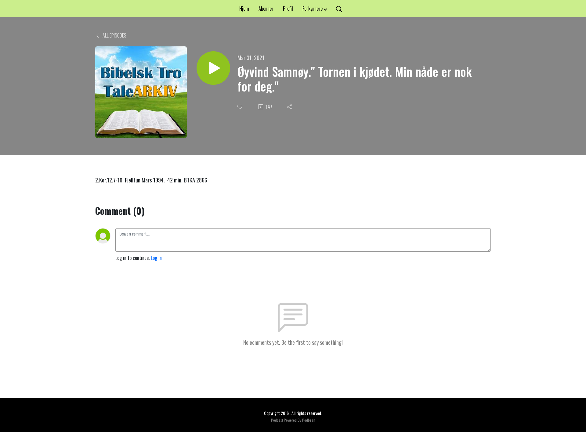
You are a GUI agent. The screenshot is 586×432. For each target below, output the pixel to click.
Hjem (244, 8)
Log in (156, 257)
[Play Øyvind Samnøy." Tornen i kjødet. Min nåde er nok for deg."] (213, 68)
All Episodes (114, 35)
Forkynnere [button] (312, 8)
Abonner (266, 8)
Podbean (308, 420)
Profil (288, 8)
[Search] (339, 8)
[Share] (290, 107)
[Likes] (240, 107)
